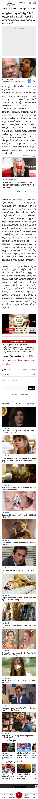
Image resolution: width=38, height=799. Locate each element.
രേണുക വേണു (15, 80)
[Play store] (30, 3)
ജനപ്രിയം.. (7, 364)
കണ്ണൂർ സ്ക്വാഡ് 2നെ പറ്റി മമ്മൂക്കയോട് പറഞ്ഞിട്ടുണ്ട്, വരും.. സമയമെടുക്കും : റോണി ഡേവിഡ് (8, 755)
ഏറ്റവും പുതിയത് (13, 761)
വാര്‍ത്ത (6, 360)
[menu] (3, 3)
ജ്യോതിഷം (17, 360)
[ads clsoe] (36, 786)
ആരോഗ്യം (29, 360)
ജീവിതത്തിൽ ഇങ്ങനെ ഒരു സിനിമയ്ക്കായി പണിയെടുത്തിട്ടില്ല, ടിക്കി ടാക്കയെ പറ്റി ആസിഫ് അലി (24, 755)
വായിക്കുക (10, 740)
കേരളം (22, 8)
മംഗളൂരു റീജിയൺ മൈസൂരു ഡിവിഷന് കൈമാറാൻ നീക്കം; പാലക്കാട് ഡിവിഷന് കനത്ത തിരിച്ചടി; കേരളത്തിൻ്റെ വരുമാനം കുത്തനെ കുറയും (23, 776)
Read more (10, 329)
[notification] (35, 3)
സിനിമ (31, 8)
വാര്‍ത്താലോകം (8, 8)
